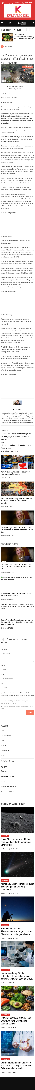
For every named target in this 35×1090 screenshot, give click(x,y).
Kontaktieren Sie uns (7, 761)
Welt (2, 740)
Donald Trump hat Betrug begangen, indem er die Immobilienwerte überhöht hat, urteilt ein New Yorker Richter (17, 622)
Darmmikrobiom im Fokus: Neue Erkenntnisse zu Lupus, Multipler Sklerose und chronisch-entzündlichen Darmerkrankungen (16, 1067)
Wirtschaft (4, 745)
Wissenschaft (5, 835)
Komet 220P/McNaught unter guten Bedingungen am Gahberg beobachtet (17, 886)
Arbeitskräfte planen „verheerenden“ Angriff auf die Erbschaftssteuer (16, 594)
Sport (2, 756)
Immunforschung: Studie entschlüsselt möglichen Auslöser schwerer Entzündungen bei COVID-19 (17, 977)
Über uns (3, 771)
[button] (31, 29)
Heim (2, 730)
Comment (4, 649)
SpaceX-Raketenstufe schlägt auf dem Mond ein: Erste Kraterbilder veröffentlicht (16, 842)
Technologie (5, 750)
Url (2, 684)
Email (2, 674)
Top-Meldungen (6, 735)
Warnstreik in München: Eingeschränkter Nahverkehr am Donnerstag (15, 473)
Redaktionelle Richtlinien (8, 787)
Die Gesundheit (5, 970)
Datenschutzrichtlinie (7, 792)
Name (3, 665)
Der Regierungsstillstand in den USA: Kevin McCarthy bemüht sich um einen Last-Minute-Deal (17, 529)
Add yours (4, 643)
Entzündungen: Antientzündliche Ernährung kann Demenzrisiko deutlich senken (23, 37)
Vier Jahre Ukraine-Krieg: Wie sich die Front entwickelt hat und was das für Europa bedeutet (16, 500)
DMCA (3, 781)
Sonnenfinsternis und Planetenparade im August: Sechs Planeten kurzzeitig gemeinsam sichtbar (16, 933)
